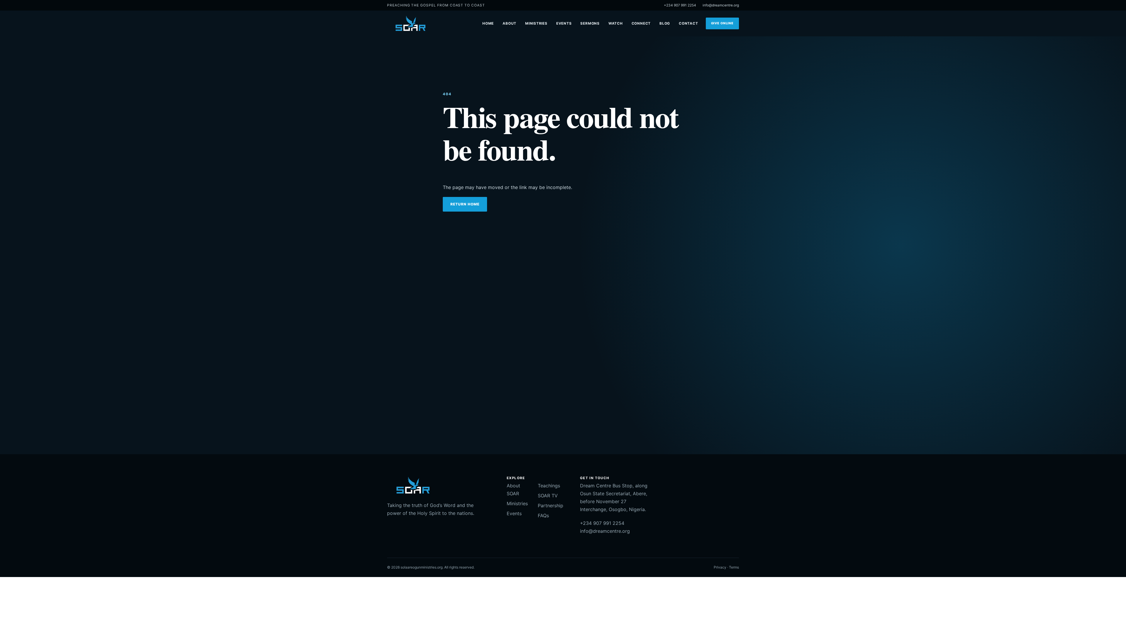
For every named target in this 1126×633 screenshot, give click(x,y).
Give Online (722, 23)
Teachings (549, 486)
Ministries (536, 23)
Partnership (550, 505)
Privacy (720, 567)
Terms (734, 567)
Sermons (589, 23)
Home (488, 23)
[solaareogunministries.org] (410, 23)
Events (564, 23)
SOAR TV (548, 495)
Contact (688, 23)
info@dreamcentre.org (721, 5)
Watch (615, 23)
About (509, 23)
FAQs (543, 515)
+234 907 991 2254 (680, 5)
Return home (464, 204)
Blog (664, 23)
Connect (641, 23)
